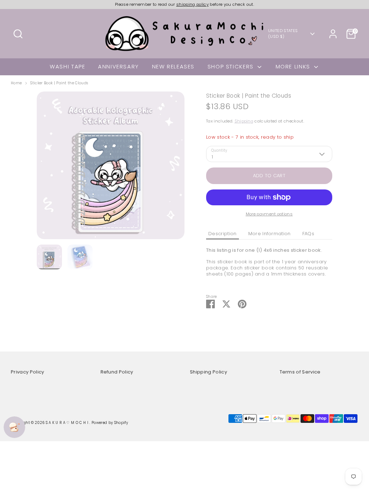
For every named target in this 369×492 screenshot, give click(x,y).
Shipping (244, 121)
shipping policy (192, 4)
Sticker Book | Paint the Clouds (59, 83)
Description (222, 233)
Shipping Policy (208, 371)
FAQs (308, 233)
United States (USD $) (283, 33)
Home (16, 83)
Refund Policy (117, 371)
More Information (269, 233)
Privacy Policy (27, 371)
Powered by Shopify (110, 422)
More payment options (269, 214)
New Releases (173, 66)
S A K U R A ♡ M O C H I (68, 422)
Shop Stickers (232, 66)
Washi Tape (67, 66)
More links (294, 66)
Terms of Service (300, 371)
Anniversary (118, 66)
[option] (110, 168)
